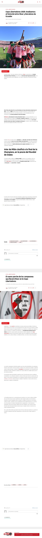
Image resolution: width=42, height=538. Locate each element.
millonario (9, 139)
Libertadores (10, 378)
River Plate (9, 161)
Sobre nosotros (16, 532)
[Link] (33, 287)
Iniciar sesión (35, 249)
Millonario (7, 116)
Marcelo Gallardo (13, 242)
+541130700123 (26, 534)
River (24, 74)
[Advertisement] (21, 87)
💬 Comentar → (5, 71)
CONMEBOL (6, 378)
